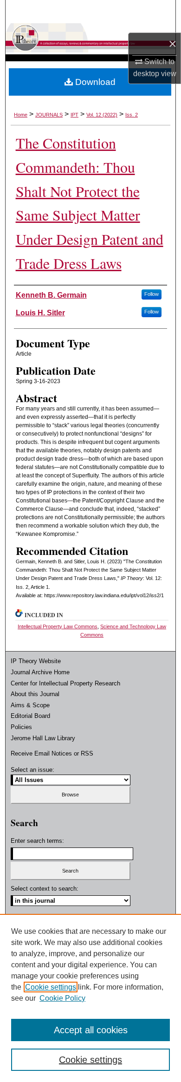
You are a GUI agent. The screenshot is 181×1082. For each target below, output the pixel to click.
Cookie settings (50, 987)
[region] (90, 998)
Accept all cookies (91, 1030)
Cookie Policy (62, 998)
